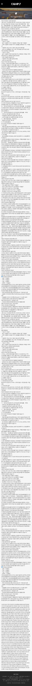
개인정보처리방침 (16, 682)
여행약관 (23, 682)
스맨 (28, 680)
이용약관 (9, 682)
